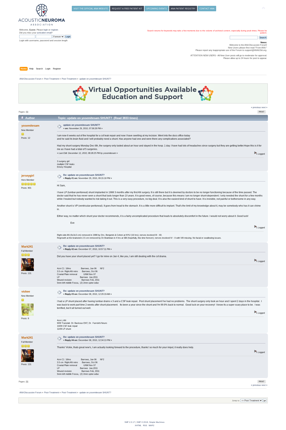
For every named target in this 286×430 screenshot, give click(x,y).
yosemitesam (30, 125)
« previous (256, 107)
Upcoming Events (156, 8)
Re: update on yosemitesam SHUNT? (83, 175)
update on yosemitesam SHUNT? (81, 125)
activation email (44, 33)
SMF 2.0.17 (130, 422)
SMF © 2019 (142, 422)
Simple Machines (156, 422)
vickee (25, 291)
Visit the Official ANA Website (91, 8)
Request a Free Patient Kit (127, 8)
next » (264, 107)
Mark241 (27, 246)
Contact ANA (206, 8)
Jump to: (236, 400)
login (46, 30)
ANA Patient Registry (183, 8)
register (54, 30)
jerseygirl (27, 175)
